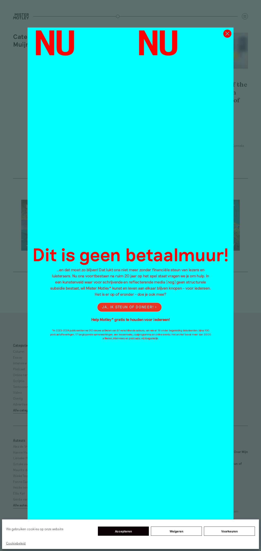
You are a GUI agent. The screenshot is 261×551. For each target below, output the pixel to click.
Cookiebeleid (16, 543)
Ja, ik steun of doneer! (128, 306)
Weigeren (176, 531)
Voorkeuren (229, 531)
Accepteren (123, 531)
